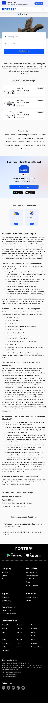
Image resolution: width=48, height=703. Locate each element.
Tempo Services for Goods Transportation (29, 482)
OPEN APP (39, 3)
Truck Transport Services (9, 480)
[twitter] (8, 688)
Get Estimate (24, 51)
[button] (24, 14)
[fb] (3, 688)
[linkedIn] (18, 688)
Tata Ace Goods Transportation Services (29, 480)
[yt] (23, 688)
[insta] (13, 688)
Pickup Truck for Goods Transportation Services (16, 484)
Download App (24, 187)
